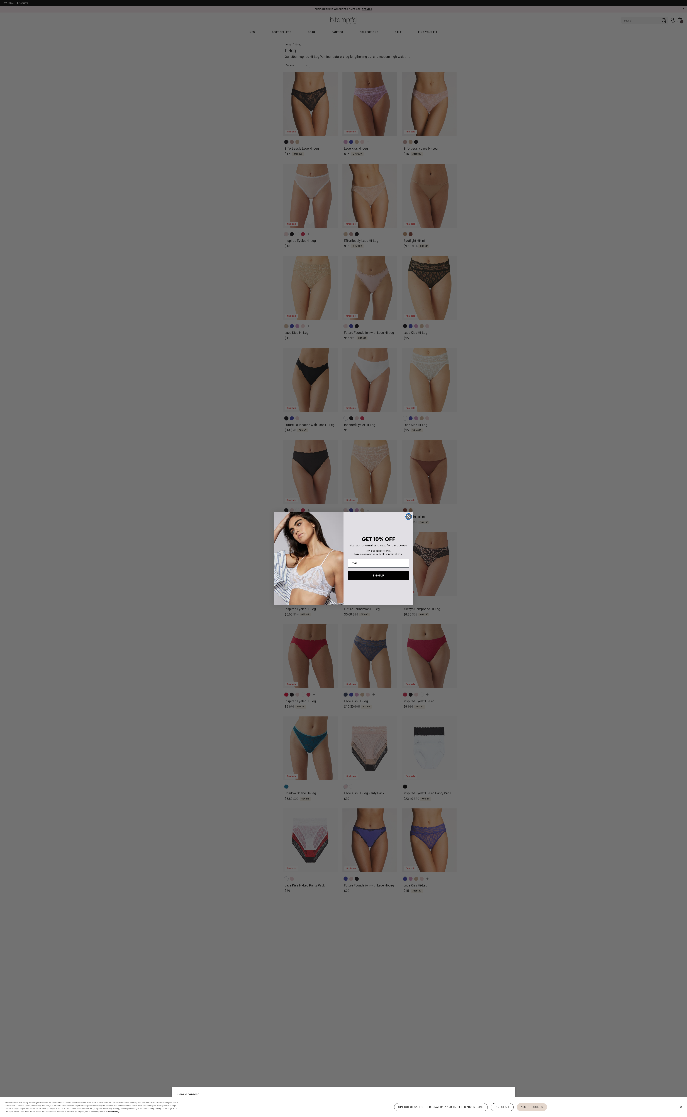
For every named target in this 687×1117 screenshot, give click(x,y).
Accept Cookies (532, 1107)
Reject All (502, 1107)
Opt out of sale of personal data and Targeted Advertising (441, 1107)
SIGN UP (378, 575)
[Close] (681, 1107)
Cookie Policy (112, 1112)
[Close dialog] (409, 516)
